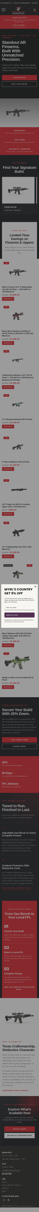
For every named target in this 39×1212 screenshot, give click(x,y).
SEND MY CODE (12, 615)
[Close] (35, 586)
